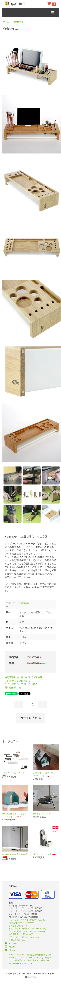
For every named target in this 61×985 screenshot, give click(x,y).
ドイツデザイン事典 (28, 928)
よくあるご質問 (18, 926)
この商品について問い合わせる (21, 684)
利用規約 (21, 923)
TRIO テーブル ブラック (13, 773)
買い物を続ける (13, 687)
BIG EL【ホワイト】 (42, 854)
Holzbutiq (18, 22)
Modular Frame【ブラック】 (15, 854)
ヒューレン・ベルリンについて (27, 920)
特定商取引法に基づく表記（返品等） (25, 677)
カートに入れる (30, 717)
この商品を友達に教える (17, 680)
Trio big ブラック (40, 814)
